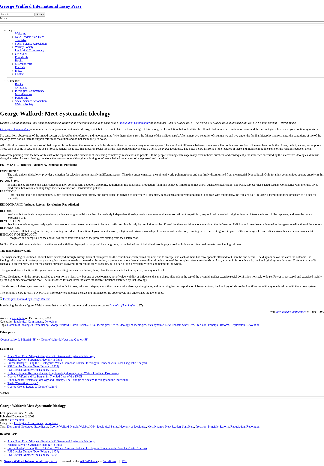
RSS (124, 461)
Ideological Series (107, 324)
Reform (224, 324)
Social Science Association (31, 43)
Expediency (41, 324)
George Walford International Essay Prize (41, 6)
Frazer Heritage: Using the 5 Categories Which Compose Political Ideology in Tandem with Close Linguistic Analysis (77, 363)
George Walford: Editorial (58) (18, 339)
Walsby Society (24, 47)
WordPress (109, 461)
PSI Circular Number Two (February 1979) (33, 366)
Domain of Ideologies (122, 305)
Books (19, 60)
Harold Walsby (79, 324)
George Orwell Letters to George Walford (32, 386)
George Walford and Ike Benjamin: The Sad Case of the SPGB (45, 376)
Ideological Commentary (29, 50)
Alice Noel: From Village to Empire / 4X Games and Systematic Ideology (51, 356)
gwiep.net (21, 53)
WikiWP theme (89, 461)
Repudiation (237, 324)
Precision (201, 324)
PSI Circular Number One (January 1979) (32, 369)
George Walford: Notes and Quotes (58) (64, 339)
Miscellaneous (23, 63)
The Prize (20, 40)
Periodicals (21, 57)
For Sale (20, 67)
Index (18, 70)
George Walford (59, 324)
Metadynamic (156, 324)
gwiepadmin (17, 318)
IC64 (92, 324)
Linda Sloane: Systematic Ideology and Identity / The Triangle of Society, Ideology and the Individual (68, 379)
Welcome (20, 33)
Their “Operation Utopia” (23, 383)
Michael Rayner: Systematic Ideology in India (35, 359)
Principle (213, 324)
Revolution (253, 324)
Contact (19, 74)
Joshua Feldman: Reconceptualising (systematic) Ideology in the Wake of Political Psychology (63, 373)
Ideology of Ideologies (132, 324)
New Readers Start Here (29, 36)
